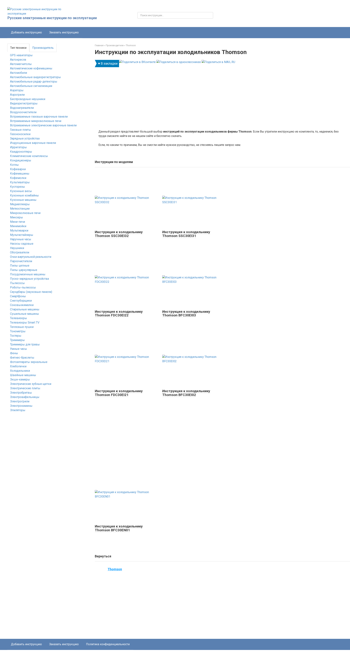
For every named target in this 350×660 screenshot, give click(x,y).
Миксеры (16, 217)
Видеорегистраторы (24, 103)
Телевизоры (18, 318)
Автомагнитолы (21, 64)
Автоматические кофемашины (31, 68)
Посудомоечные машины (27, 274)
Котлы (14, 165)
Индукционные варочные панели (33, 143)
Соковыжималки (22, 305)
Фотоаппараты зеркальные (28, 362)
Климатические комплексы (29, 156)
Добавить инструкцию (26, 32)
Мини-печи (17, 221)
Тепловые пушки (22, 327)
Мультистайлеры (21, 235)
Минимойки (18, 226)
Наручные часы (20, 239)
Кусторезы (17, 186)
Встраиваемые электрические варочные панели (43, 125)
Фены (14, 353)
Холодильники (20, 370)
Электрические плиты (25, 388)
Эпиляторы (17, 410)
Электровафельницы (24, 397)
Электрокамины (21, 406)
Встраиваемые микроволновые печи (35, 121)
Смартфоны (18, 296)
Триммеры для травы (25, 344)
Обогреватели (19, 252)
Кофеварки (18, 169)
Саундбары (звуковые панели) (31, 292)
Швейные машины (23, 375)
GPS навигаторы (21, 55)
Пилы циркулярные (23, 270)
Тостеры (15, 335)
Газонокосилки (20, 134)
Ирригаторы (18, 147)
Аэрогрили (17, 94)
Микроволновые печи (25, 213)
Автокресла (18, 59)
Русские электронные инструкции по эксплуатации (52, 18)
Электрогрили (19, 401)
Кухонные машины (23, 200)
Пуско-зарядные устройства (29, 278)
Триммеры (17, 340)
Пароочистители (21, 261)
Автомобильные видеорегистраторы (35, 77)
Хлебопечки (18, 366)
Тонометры (18, 331)
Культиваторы (20, 182)
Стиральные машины (24, 309)
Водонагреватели (22, 108)
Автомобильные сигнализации (31, 86)
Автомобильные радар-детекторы (33, 81)
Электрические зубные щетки (30, 384)
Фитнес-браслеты (22, 357)
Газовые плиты (20, 129)
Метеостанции (20, 208)
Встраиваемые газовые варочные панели (39, 116)
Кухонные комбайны (24, 195)
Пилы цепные (19, 265)
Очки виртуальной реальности (30, 257)
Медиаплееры (20, 204)
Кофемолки (18, 178)
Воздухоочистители (23, 112)
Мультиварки (19, 230)
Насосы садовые (21, 243)
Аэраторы (17, 90)
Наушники (17, 248)
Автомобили (18, 72)
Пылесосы (17, 283)
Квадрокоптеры (21, 151)
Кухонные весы (21, 191)
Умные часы (18, 349)
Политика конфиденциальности (108, 644)
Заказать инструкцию (64, 32)
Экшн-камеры (20, 379)
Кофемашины (19, 173)
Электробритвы (21, 392)
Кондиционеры (20, 160)
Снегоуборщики (21, 300)
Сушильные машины (24, 313)
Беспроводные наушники (27, 99)
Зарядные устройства (25, 138)
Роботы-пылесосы (23, 287)
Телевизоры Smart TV (24, 322)
